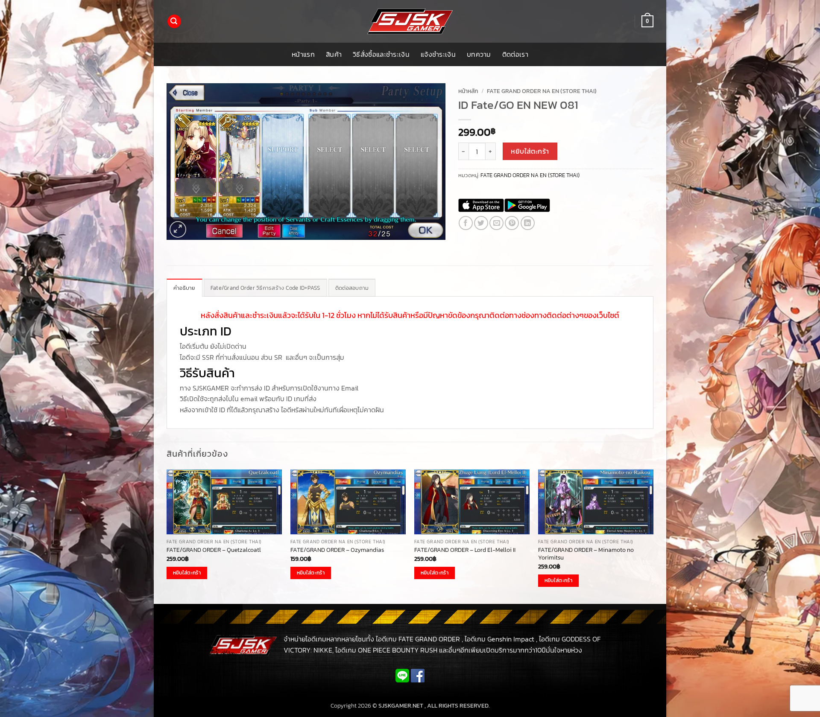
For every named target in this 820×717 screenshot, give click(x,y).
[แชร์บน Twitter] (481, 223)
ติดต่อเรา (515, 54)
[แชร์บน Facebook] (466, 223)
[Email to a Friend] (496, 223)
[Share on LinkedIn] (528, 223)
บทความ (479, 54)
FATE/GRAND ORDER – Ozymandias (337, 550)
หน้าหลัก (468, 91)
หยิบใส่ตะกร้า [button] (187, 573)
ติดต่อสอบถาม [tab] (352, 288)
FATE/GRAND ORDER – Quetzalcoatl (214, 550)
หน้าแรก (303, 54)
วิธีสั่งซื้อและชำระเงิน (381, 54)
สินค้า (334, 54)
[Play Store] (527, 205)
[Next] (653, 536)
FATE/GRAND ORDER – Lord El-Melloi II (464, 550)
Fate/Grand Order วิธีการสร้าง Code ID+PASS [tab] (265, 288)
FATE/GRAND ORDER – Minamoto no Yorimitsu (586, 554)
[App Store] (481, 205)
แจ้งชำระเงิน (438, 54)
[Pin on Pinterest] (512, 223)
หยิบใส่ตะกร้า (530, 151)
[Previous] (167, 536)
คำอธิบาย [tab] (184, 288)
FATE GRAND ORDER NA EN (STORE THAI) (542, 91)
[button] (174, 22)
